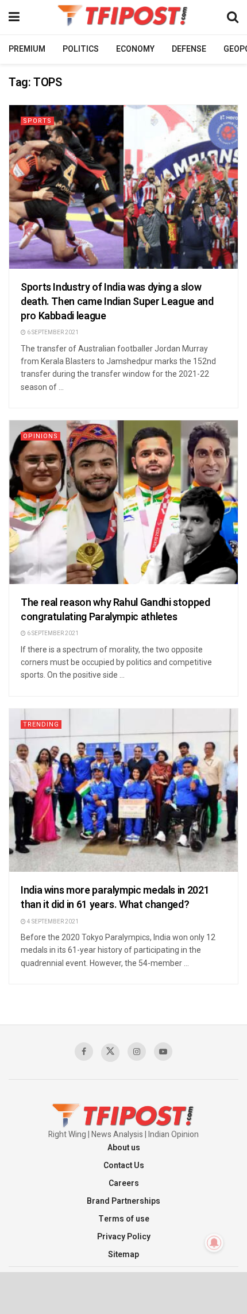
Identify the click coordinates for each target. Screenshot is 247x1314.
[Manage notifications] (214, 1243)
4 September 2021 (52, 922)
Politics (81, 49)
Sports (37, 121)
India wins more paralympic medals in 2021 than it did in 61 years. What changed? (115, 898)
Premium (27, 49)
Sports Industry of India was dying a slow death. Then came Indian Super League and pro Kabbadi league (117, 302)
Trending (41, 724)
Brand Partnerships (123, 1201)
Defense (189, 49)
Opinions (40, 436)
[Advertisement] (123, 1292)
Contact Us (123, 1166)
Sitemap (123, 1255)
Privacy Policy (123, 1237)
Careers (124, 1183)
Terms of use (123, 1219)
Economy (135, 49)
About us (123, 1148)
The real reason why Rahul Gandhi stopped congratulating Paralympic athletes (115, 610)
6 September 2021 (52, 332)
